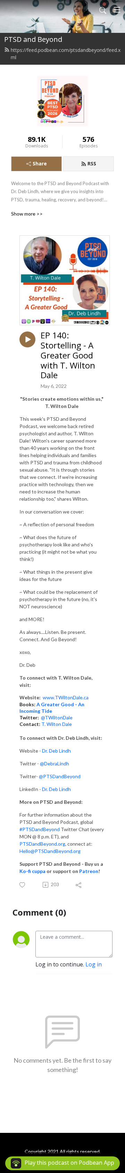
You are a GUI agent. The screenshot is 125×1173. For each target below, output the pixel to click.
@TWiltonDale (57, 717)
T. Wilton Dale (56, 724)
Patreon (88, 871)
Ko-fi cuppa (32, 871)
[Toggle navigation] (117, 9)
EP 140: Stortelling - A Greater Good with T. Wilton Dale (68, 355)
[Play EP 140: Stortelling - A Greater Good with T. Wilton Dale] (27, 339)
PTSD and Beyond (33, 39)
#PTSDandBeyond (39, 829)
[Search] (103, 10)
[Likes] (23, 885)
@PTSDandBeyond (60, 776)
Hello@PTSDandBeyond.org (50, 851)
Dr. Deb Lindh (56, 751)
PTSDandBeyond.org (42, 844)
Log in (93, 964)
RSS (92, 163)
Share (40, 163)
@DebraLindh (54, 763)
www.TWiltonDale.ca (66, 697)
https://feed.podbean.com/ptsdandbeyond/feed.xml (65, 54)
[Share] (79, 885)
